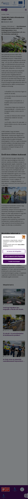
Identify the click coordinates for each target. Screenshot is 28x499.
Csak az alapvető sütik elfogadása (14, 256)
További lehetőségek (14, 261)
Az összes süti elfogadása (14, 251)
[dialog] (14, 249)
